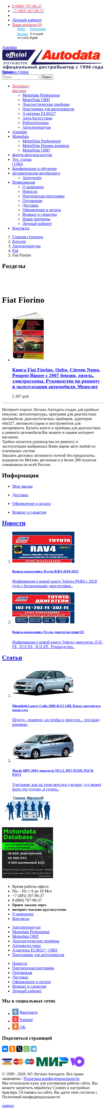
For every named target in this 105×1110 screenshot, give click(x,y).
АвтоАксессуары (37, 118)
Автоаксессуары (26, 945)
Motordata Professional (41, 95)
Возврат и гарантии (39, 214)
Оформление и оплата (41, 210)
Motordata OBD (25, 936)
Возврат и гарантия (29, 986)
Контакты (20, 918)
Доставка (30, 205)
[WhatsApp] (26, 1049)
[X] (19, 1049)
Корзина (22, 34)
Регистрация (38, 29)
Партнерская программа (43, 196)
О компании (33, 187)
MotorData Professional (41, 141)
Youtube (26, 1020)
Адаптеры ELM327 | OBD (34, 950)
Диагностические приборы (46, 104)
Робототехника (35, 123)
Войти (21, 29)
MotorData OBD (36, 100)
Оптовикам (32, 200)
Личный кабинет (27, 20)
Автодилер (32, 178)
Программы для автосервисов (48, 109)
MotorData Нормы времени (45, 145)
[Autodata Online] (52, 60)
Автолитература (36, 127)
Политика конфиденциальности (52, 1078)
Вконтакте (29, 1012)
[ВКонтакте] (5, 1049)
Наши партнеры (36, 219)
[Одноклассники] (12, 1049)
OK (23, 1027)
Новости (29, 191)
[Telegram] (34, 1049)
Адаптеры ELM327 (39, 113)
